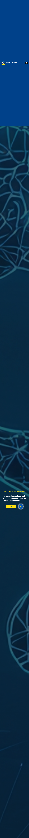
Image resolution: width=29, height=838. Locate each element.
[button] (26, 63)
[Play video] (21, 506)
